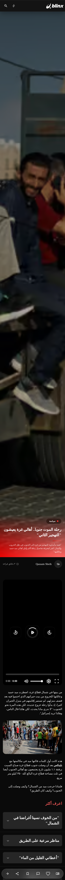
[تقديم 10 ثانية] (49, 632)
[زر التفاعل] (48, 873)
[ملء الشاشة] (56, 681)
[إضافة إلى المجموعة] (28, 874)
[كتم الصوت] (26, 681)
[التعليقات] (38, 874)
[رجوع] (7, 873)
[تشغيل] (32, 632)
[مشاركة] (17, 874)
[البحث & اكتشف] (5, 5)
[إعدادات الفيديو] (49, 681)
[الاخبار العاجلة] (13, 5)
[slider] (32, 674)
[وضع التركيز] (57, 873)
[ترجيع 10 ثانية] (15, 632)
